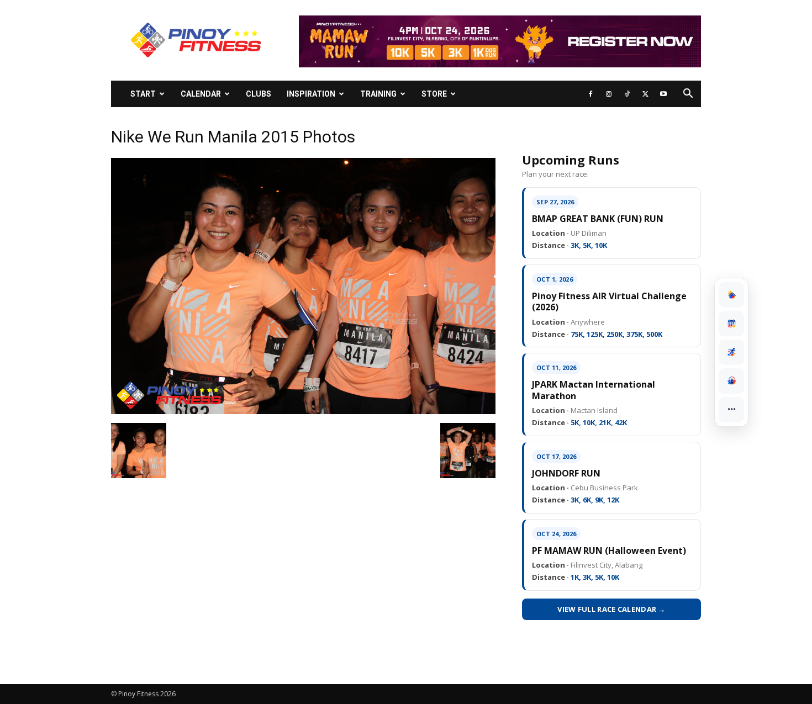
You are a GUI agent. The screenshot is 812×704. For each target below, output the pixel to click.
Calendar (201, 93)
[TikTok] (627, 94)
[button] (687, 94)
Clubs (258, 93)
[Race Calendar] (731, 323)
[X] (645, 94)
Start (143, 93)
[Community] (731, 381)
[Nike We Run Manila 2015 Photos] (303, 411)
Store (434, 93)
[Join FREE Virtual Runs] (731, 352)
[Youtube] (663, 94)
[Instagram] (608, 94)
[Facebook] (590, 94)
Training (378, 93)
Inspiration (311, 93)
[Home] (731, 295)
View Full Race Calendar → (611, 609)
